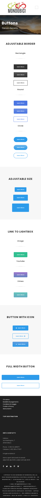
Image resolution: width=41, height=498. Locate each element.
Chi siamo (6, 400)
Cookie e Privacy (8, 406)
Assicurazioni (7, 409)
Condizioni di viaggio (9, 404)
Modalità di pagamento (10, 402)
